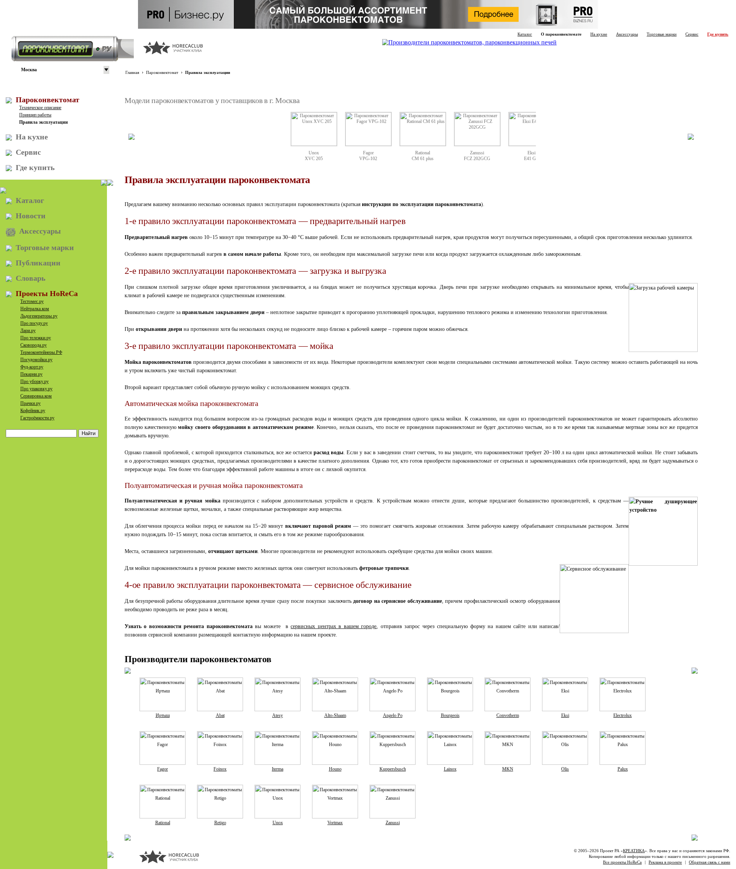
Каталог (525, 34)
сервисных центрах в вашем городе (333, 626)
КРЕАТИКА (634, 850)
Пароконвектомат (162, 72)
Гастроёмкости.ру (37, 418)
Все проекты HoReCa (622, 862)
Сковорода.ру (33, 345)
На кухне (598, 34)
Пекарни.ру (31, 374)
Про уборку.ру (34, 381)
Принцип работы (35, 115)
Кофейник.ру (32, 410)
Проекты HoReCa (47, 293)
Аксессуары (627, 34)
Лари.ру (28, 330)
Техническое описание (40, 107)
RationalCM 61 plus (423, 155)
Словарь (31, 278)
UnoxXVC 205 (314, 155)
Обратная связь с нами (709, 862)
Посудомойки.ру (36, 359)
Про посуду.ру (34, 323)
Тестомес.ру (32, 301)
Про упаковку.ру (36, 388)
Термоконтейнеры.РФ (41, 352)
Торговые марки (662, 34)
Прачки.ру (30, 403)
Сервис (691, 34)
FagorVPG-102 (368, 155)
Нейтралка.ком (34, 308)
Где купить (717, 34)
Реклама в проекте (665, 862)
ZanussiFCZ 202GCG (477, 155)
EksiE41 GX (531, 155)
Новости (31, 215)
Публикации (38, 263)
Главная (132, 72)
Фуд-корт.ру (31, 367)
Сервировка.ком (36, 396)
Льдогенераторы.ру (39, 316)
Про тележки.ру (35, 337)
